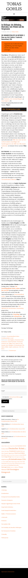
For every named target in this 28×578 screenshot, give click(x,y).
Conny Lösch (4, 448)
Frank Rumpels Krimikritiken (8, 510)
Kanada (3, 345)
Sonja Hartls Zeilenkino (7, 507)
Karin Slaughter (10, 345)
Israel (19, 453)
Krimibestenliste (5, 338)
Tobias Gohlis (14, 6)
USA (20, 347)
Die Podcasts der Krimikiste (8, 531)
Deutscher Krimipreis (7, 500)
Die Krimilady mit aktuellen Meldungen (11, 527)
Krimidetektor (5, 493)
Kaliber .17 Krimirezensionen (8, 514)
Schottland (11, 465)
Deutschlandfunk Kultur (13, 336)
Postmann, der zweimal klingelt (13, 99)
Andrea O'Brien (4, 445)
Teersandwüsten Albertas (8, 179)
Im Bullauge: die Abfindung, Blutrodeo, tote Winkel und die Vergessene (12, 26)
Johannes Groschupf (18, 455)
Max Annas (11, 461)
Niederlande (4, 463)
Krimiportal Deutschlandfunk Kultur (10, 496)
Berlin (24, 446)
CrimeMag (16, 314)
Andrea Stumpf (10, 445)
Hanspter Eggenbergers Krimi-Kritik (10, 503)
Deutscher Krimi (19, 340)
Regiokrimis (20, 463)
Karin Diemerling (21, 456)
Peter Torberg (15, 463)
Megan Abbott (17, 461)
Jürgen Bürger (8, 456)
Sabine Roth (6, 465)
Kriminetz (4, 520)
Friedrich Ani (4, 343)
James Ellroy (4, 455)
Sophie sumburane (13, 347)
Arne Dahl (15, 446)
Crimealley (4, 534)
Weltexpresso (4, 537)
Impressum (4, 571)
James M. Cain (19, 343)
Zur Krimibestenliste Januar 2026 (16, 428)
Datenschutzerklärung (15, 397)
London (7, 461)
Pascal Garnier (9, 463)
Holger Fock (12, 343)
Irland (16, 453)
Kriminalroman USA (19, 345)
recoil (11, 338)
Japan (8, 455)
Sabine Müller (4, 347)
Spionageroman (5, 467)
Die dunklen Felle (5, 524)
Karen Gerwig (15, 456)
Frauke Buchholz (12, 341)
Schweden (16, 465)
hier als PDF (5, 290)
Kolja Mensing (5, 459)
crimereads (4, 517)
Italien (23, 453)
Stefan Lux (12, 467)
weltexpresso (18, 316)
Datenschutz (11, 571)
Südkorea (16, 467)
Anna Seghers (5, 101)
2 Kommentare (12, 350)
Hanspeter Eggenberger (9, 453)
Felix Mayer (7, 451)
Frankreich (4, 341)
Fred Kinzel (20, 341)
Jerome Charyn (12, 455)
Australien (20, 446)
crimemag (4, 490)
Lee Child (3, 461)
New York (22, 461)
